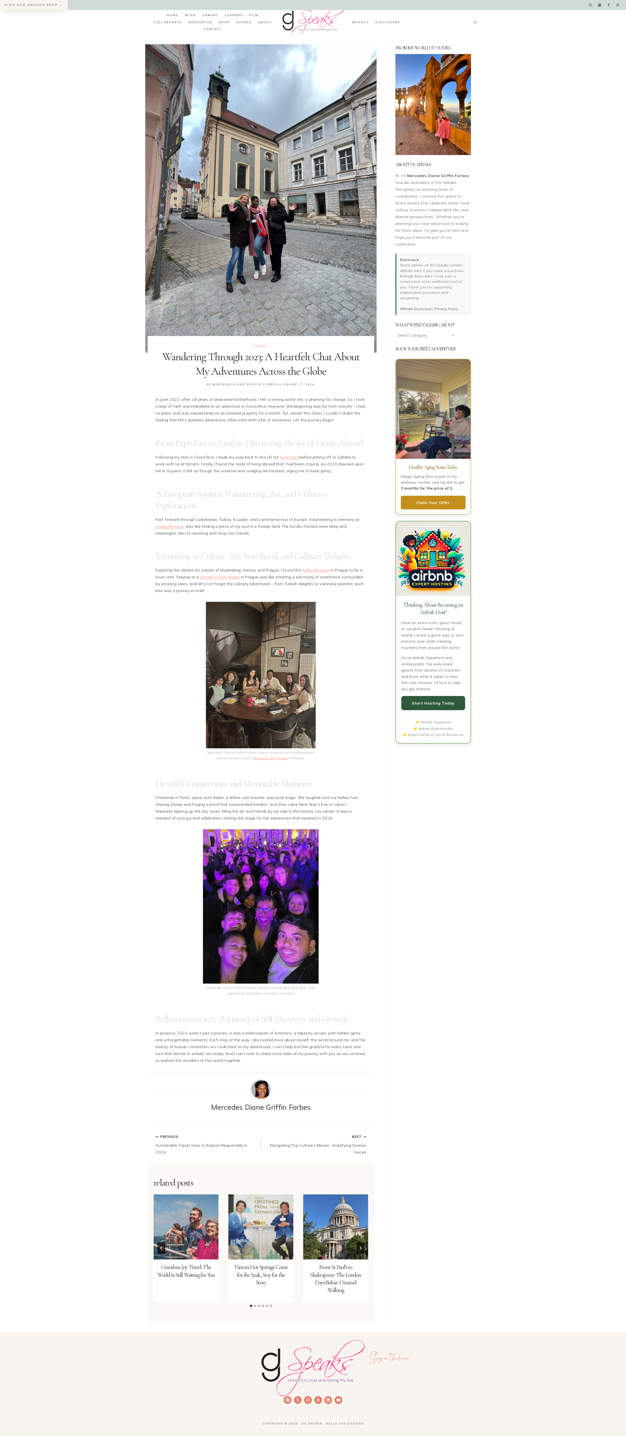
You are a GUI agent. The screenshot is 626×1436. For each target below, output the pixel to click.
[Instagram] (590, 5)
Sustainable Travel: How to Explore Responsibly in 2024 (201, 1145)
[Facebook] (608, 5)
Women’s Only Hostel (220, 576)
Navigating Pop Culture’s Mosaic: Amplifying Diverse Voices (318, 1145)
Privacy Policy (446, 309)
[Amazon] (318, 1400)
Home (172, 15)
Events (244, 22)
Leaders (234, 15)
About (265, 22)
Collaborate (168, 22)
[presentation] (186, 1226)
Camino (210, 15)
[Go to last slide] (161, 1248)
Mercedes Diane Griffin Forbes (245, 384)
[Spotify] (599, 5)
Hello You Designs (344, 1423)
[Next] (360, 1248)
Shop (224, 22)
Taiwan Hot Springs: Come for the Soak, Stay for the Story (261, 1275)
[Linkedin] (328, 1400)
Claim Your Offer (433, 502)
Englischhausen (170, 526)
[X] (298, 1400)
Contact (212, 29)
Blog (190, 15)
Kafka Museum (316, 570)
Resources (200, 22)
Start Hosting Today (433, 703)
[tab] (251, 1306)
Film (253, 15)
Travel (260, 346)
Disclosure (387, 22)
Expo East (289, 457)
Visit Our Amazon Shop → (34, 5)
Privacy (360, 22)
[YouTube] (338, 1400)
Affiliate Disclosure (416, 309)
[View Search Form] (475, 22)
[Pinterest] (618, 5)
